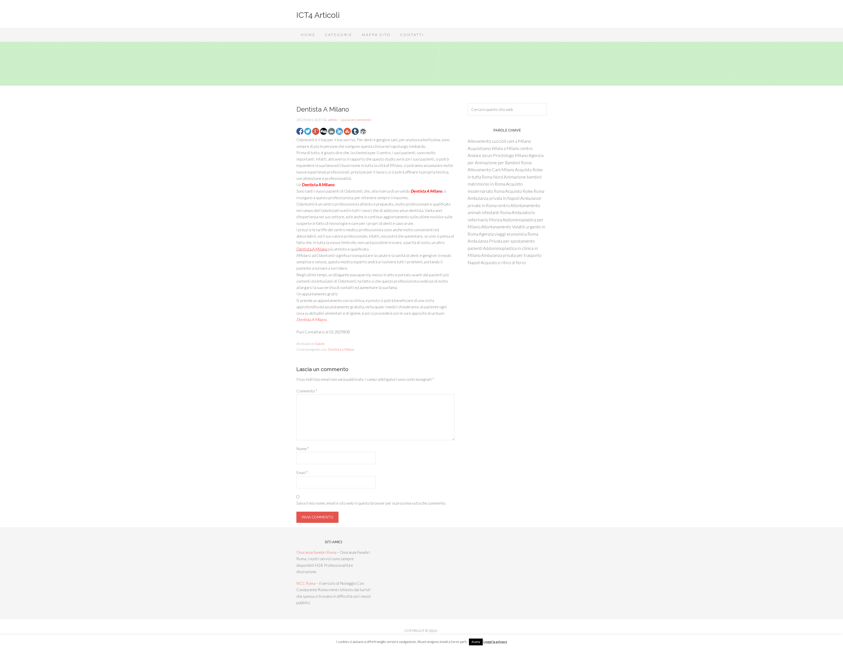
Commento (306, 390)
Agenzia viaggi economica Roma (508, 233)
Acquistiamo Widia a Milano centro (500, 148)
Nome (302, 448)
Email (302, 472)
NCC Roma (305, 583)
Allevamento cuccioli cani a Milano (499, 141)
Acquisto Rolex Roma (524, 191)
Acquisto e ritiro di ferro (503, 262)
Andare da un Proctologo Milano (498, 155)
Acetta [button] (476, 642)
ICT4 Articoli (318, 15)
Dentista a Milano (341, 349)
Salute (320, 343)
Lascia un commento (355, 119)
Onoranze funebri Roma (316, 552)
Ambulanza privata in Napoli (494, 198)
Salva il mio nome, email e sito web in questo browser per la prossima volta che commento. (371, 503)
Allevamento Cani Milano (491, 169)
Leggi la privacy (495, 642)
